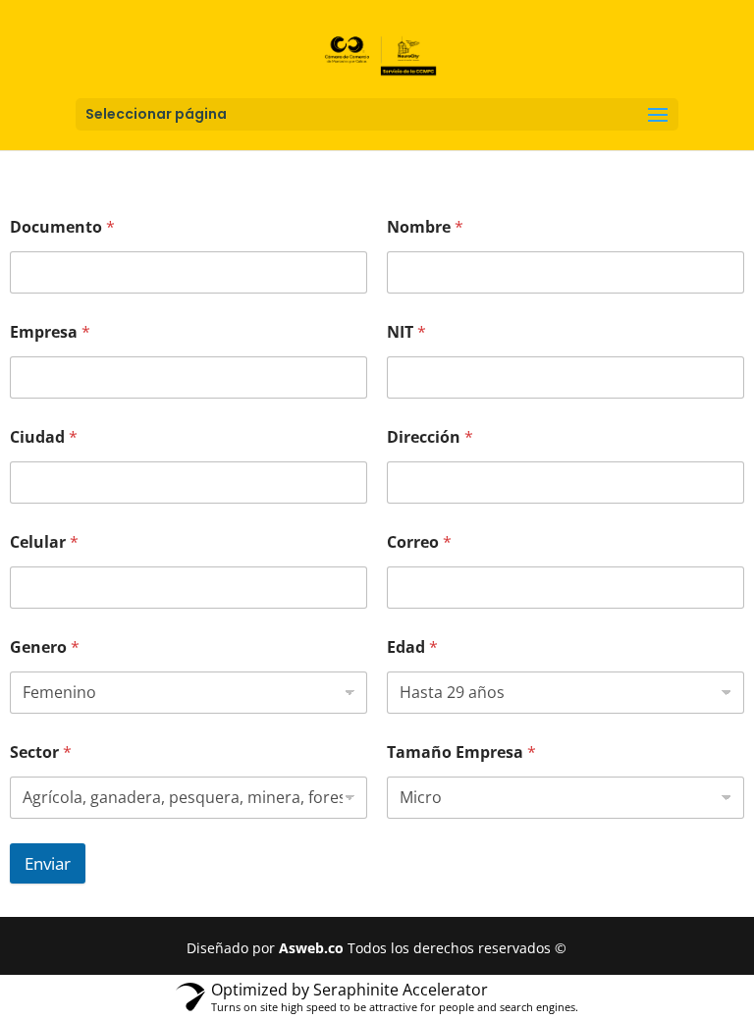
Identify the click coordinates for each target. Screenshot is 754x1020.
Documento (62, 227)
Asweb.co (313, 948)
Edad (412, 647)
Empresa (50, 332)
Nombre (425, 227)
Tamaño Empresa (461, 752)
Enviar (48, 863)
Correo (419, 542)
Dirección (430, 437)
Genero (45, 647)
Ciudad (44, 437)
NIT (406, 332)
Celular (44, 542)
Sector (41, 752)
